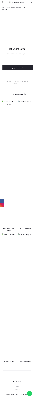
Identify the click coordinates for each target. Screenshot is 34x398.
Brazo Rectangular (25, 361)
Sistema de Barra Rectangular (13, 7)
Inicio (3, 7)
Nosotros (17, 386)
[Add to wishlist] (14, 103)
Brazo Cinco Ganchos (25, 229)
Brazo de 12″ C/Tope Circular (9, 229)
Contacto (17, 389)
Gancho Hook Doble (8, 361)
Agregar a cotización (17, 68)
